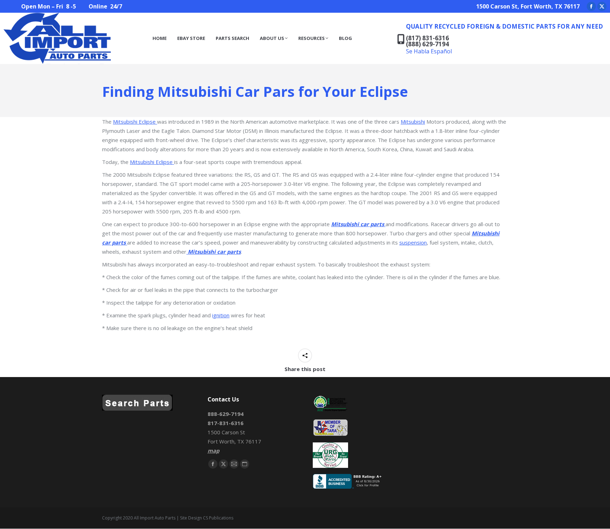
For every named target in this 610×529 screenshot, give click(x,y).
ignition (220, 315)
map (213, 450)
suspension (413, 242)
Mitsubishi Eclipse (135, 121)
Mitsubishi (413, 121)
